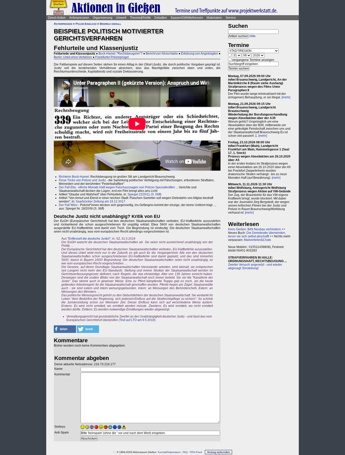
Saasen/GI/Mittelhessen (186, 17)
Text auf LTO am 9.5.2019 (137, 320)
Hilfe (252, 36)
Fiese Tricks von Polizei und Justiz (82, 180)
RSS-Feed (196, 452)
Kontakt (162, 452)
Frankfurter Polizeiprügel (112, 57)
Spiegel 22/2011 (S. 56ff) (144, 194)
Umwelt (121, 17)
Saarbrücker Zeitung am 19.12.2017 (100, 201)
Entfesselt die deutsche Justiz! (89, 238)
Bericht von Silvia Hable (162, 53)
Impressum (174, 452)
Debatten (160, 17)
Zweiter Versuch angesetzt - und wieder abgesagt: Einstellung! (255, 266)
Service (231, 17)
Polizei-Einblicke (86, 24)
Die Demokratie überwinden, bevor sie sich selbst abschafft (257, 234)
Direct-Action (57, 17)
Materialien (214, 17)
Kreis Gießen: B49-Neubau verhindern (254, 229)
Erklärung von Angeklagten (199, 53)
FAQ (185, 452)
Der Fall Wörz (68, 205)
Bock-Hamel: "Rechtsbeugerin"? (120, 53)
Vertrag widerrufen (218, 452)
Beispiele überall (110, 24)
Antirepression (79, 17)
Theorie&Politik (140, 17)
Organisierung (102, 17)
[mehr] (286, 97)
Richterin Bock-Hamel (74, 176)
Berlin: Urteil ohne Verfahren (73, 57)
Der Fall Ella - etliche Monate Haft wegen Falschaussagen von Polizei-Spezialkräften (117, 187)
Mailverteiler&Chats (257, 240)
